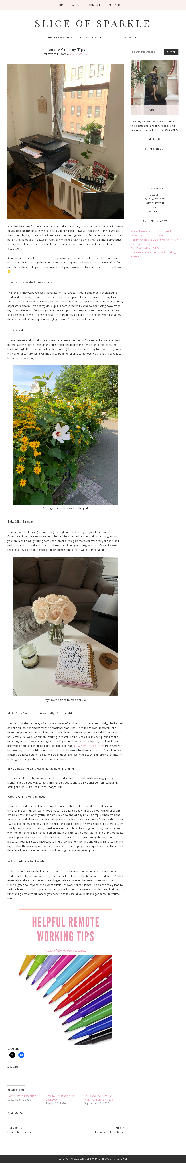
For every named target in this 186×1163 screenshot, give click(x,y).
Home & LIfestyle (90, 37)
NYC (111, 37)
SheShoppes (121, 1159)
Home (61, 4)
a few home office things (88, 745)
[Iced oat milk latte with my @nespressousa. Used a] (138, 173)
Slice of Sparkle (93, 23)
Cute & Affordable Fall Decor (108, 1132)
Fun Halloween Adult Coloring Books (152, 231)
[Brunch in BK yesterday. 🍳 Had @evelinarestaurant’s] (171, 163)
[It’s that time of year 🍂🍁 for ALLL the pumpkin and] (172, 1145)
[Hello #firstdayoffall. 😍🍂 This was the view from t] (171, 173)
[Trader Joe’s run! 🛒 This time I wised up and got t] (138, 163)
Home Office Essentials (21, 1096)
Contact (94, 4)
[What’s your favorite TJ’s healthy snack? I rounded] (154, 163)
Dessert (154, 194)
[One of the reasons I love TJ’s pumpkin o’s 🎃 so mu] (154, 173)
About (76, 4)
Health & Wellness (60, 37)
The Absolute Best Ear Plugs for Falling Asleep (98, 1097)
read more (171, 130)
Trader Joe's (154, 211)
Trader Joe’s (130, 37)
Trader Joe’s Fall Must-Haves (147, 235)
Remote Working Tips (65, 49)
